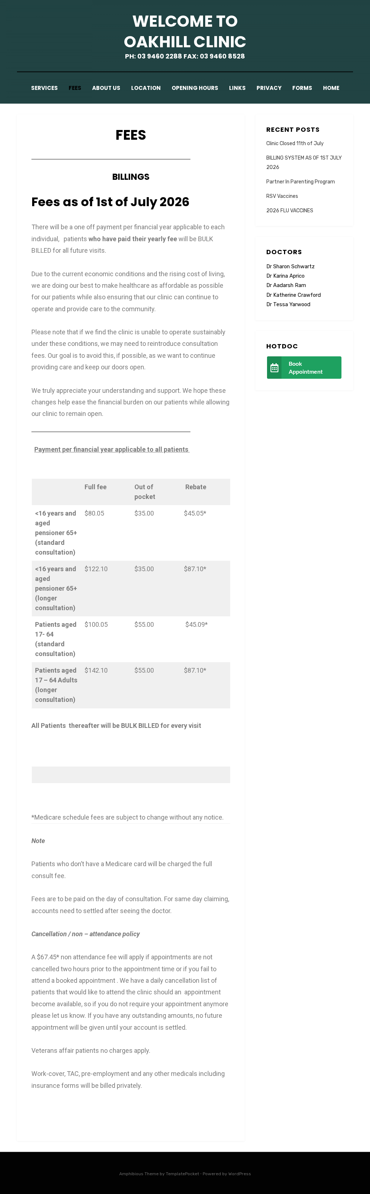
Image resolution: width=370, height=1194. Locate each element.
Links (237, 88)
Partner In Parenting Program (300, 182)
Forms (302, 88)
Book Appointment (306, 367)
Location (146, 88)
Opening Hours (195, 88)
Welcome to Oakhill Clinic (185, 31)
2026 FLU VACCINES (289, 211)
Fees (75, 88)
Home (331, 88)
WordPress (239, 1173)
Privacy (269, 88)
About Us (106, 88)
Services (44, 88)
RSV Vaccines (282, 196)
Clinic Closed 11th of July (295, 143)
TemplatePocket (182, 1173)
